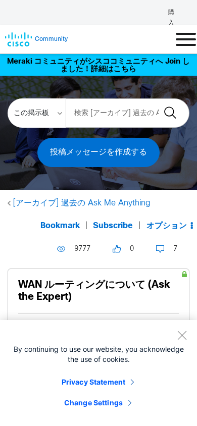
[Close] (182, 335)
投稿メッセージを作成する (98, 152)
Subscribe (113, 226)
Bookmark (60, 226)
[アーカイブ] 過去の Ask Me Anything (82, 203)
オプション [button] (166, 226)
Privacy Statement (93, 382)
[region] (98, 373)
